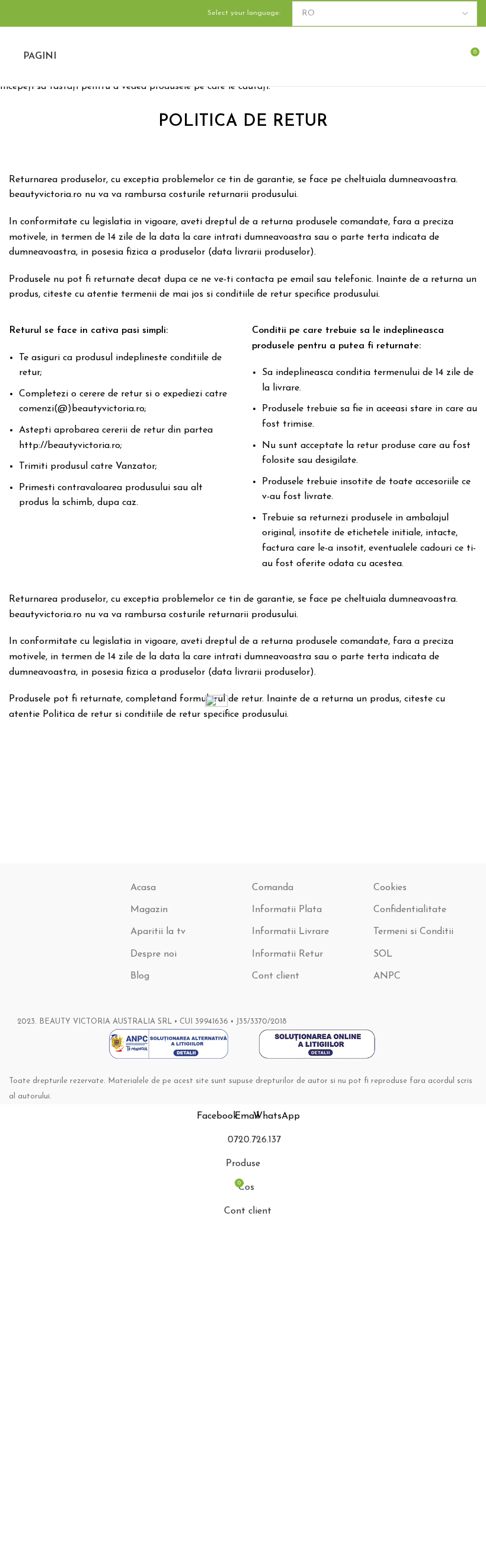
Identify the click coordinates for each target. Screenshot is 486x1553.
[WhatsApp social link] (44, 13)
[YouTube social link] (30, 13)
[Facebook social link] (16, 13)
